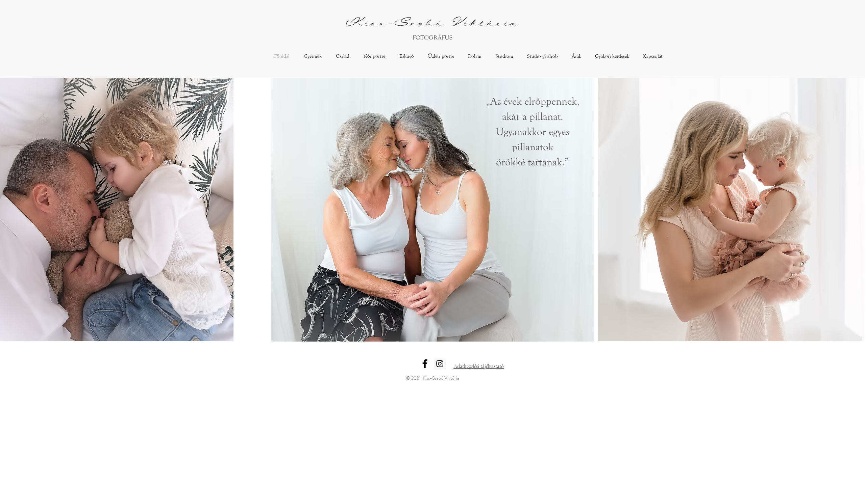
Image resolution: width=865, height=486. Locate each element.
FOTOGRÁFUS (432, 37)
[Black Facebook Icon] (425, 364)
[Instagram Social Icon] (440, 364)
